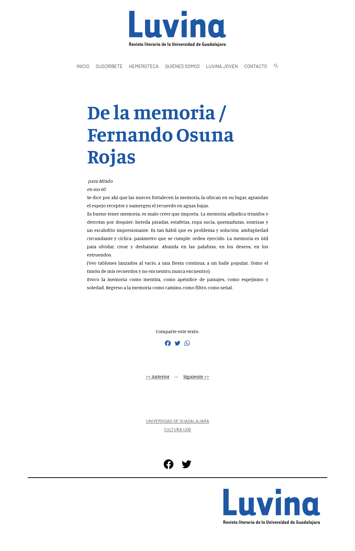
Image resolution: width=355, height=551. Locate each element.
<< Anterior (158, 376)
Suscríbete (109, 66)
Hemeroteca (144, 66)
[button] (275, 66)
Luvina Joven (222, 66)
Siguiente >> (196, 376)
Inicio (83, 66)
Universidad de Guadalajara (177, 420)
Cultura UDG (177, 429)
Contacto (255, 66)
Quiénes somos (182, 66)
